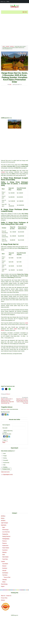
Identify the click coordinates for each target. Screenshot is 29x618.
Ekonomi (8, 394)
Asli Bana (3, 516)
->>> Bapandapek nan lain (7, 474)
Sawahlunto (4, 550)
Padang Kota (5, 534)
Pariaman (4, 541)
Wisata (3, 581)
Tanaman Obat (7, 577)
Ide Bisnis (3, 520)
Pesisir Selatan (5, 547)
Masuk (5, 440)
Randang (5, 467)
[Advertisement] (14, 29)
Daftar (3, 442)
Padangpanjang (5, 538)
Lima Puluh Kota (6, 532)
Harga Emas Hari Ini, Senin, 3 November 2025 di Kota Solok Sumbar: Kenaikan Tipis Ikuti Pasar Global (22, 400)
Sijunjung (4, 552)
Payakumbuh (5, 545)
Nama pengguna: (6, 424)
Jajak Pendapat (4, 522)
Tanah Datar (5, 559)
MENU (25, 12)
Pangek (5, 455)
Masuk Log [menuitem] (3, 1)
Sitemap (3, 600)
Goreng (5, 458)
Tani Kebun (4, 575)
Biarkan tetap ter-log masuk (8, 431)
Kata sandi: (4, 427)
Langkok (3, 561)
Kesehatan (4, 568)
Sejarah (2, 586)
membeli (3, 172)
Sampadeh (5, 460)
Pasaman (4, 543)
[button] (3, 414)
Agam (3, 527)
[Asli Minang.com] (14, 6)
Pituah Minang (4, 584)
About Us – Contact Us (6, 595)
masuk (7, 409)
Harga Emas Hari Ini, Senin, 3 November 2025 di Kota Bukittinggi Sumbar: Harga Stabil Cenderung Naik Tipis (7, 400)
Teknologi (4, 579)
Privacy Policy (4, 597)
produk (26, 323)
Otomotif (4, 570)
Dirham (2, 330)
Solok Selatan (5, 556)
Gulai (4, 453)
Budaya (2, 518)
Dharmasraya (5, 529)
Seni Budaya (5, 572)
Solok (3, 554)
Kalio (4, 464)
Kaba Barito (3, 525)
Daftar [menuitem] (7, 1)
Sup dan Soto (6, 462)
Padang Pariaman (6, 536)
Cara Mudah (5, 563)
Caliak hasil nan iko (5, 472)
